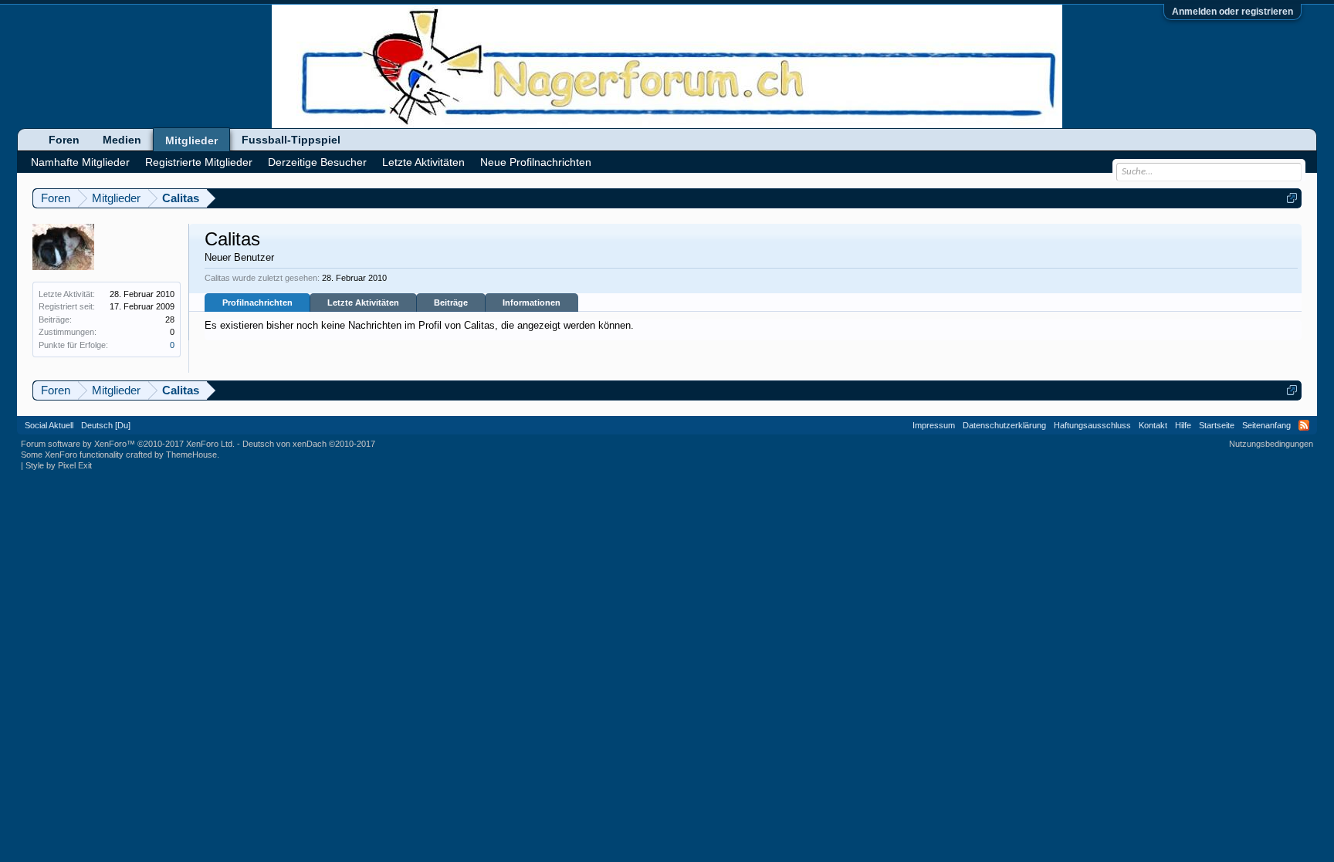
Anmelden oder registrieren (1232, 11)
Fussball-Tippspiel (291, 140)
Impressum (933, 425)
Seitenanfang (1266, 425)
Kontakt (1153, 425)
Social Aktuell (49, 425)
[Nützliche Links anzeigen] (1292, 198)
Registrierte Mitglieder (198, 162)
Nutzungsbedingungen (1271, 443)
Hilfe (1183, 425)
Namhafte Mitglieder (80, 162)
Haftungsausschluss (1092, 425)
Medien (122, 140)
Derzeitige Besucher (317, 162)
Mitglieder (191, 140)
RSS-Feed (1303, 425)
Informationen (531, 302)
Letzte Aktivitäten (363, 302)
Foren (64, 140)
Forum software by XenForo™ (128, 443)
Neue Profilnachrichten (535, 162)
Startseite (1216, 425)
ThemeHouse (191, 454)
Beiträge (451, 302)
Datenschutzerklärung (1004, 425)
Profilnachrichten (257, 302)
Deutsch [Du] (105, 425)
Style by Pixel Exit (58, 465)
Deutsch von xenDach (308, 443)
